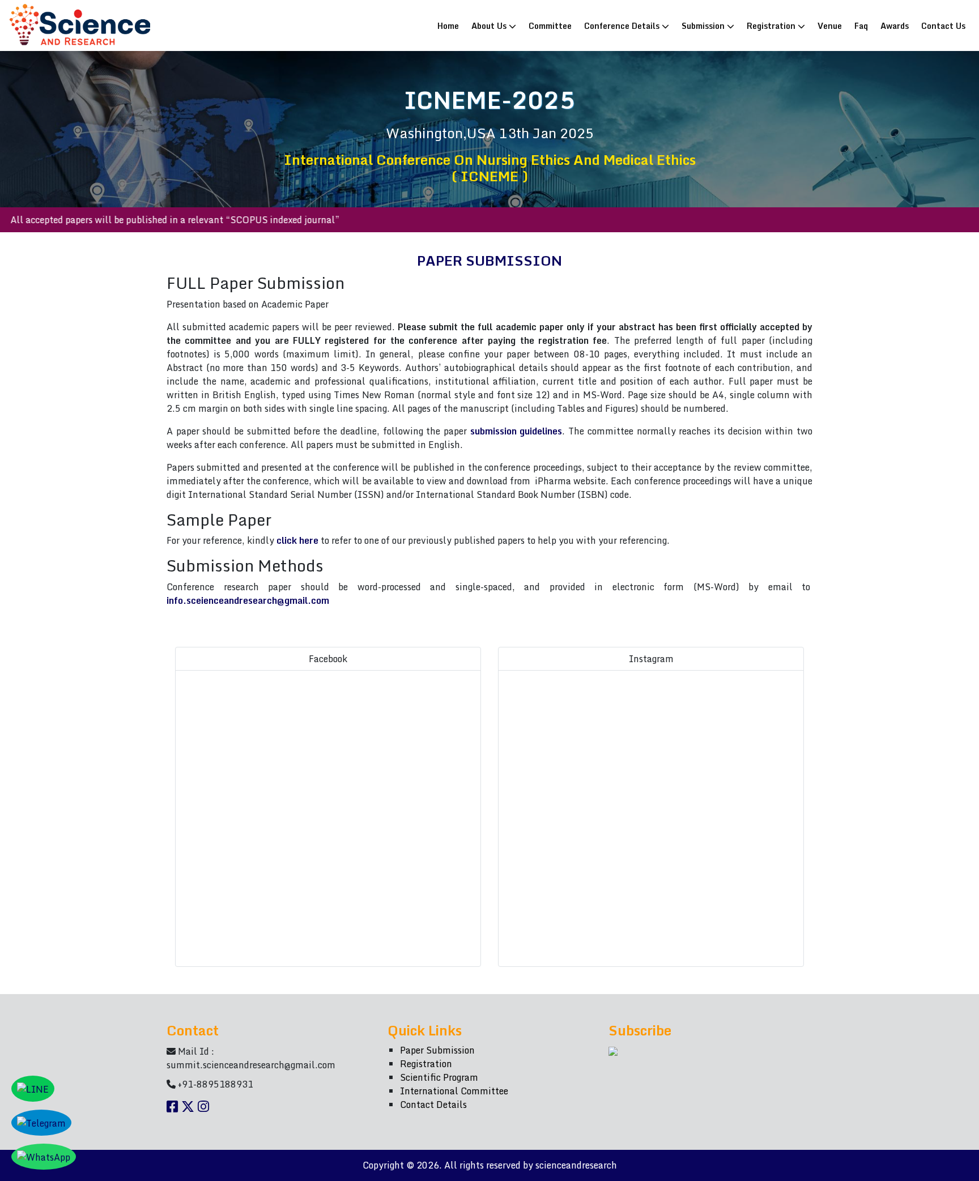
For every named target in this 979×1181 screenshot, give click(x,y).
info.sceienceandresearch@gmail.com (248, 600)
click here (297, 540)
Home (450, 25)
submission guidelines (516, 431)
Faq (861, 25)
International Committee (454, 1091)
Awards (894, 25)
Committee (550, 25)
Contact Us (943, 25)
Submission (704, 25)
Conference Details (623, 25)
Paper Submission (437, 1050)
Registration (772, 25)
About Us (490, 25)
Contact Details (433, 1104)
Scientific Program (439, 1077)
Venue (830, 25)
